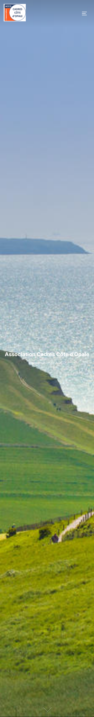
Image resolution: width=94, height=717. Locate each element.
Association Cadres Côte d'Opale (47, 354)
